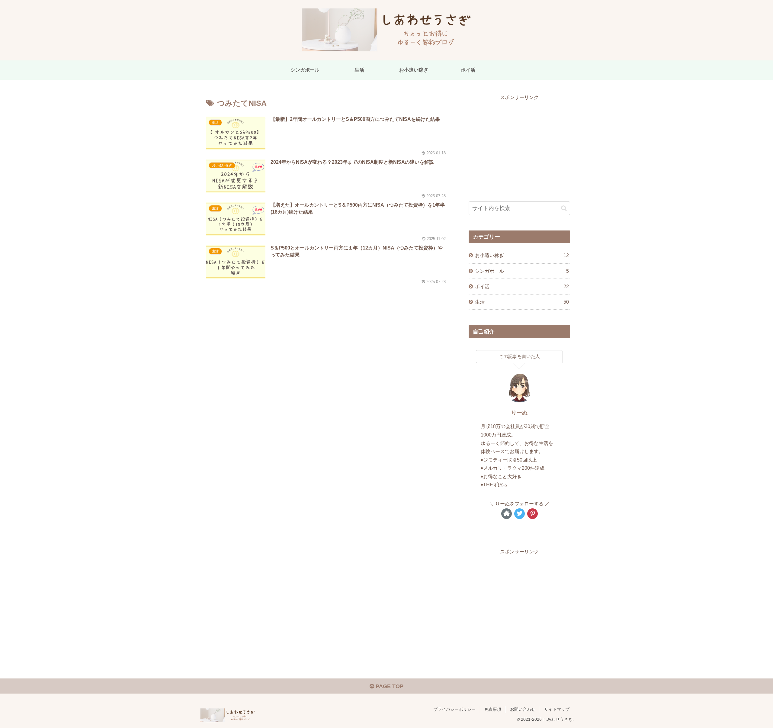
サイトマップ (556, 709)
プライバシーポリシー (454, 709)
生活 (522, 301)
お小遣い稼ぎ (522, 255)
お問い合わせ (522, 709)
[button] (564, 208)
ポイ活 (522, 286)
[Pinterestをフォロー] (532, 513)
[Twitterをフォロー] (519, 513)
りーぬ (519, 413)
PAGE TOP (388, 686)
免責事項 (492, 709)
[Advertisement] (519, 144)
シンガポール (522, 271)
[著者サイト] (506, 513)
